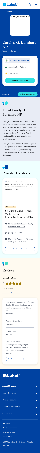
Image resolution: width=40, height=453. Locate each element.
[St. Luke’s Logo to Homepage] (10, 4)
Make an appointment (20, 80)
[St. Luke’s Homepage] (11, 375)
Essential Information (11, 406)
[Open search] (30, 4)
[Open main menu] (35, 4)
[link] (11, 73)
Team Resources (9, 393)
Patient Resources (9, 399)
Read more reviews (14, 359)
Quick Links (7, 413)
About (4, 94)
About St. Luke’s (9, 386)
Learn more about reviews (11, 293)
